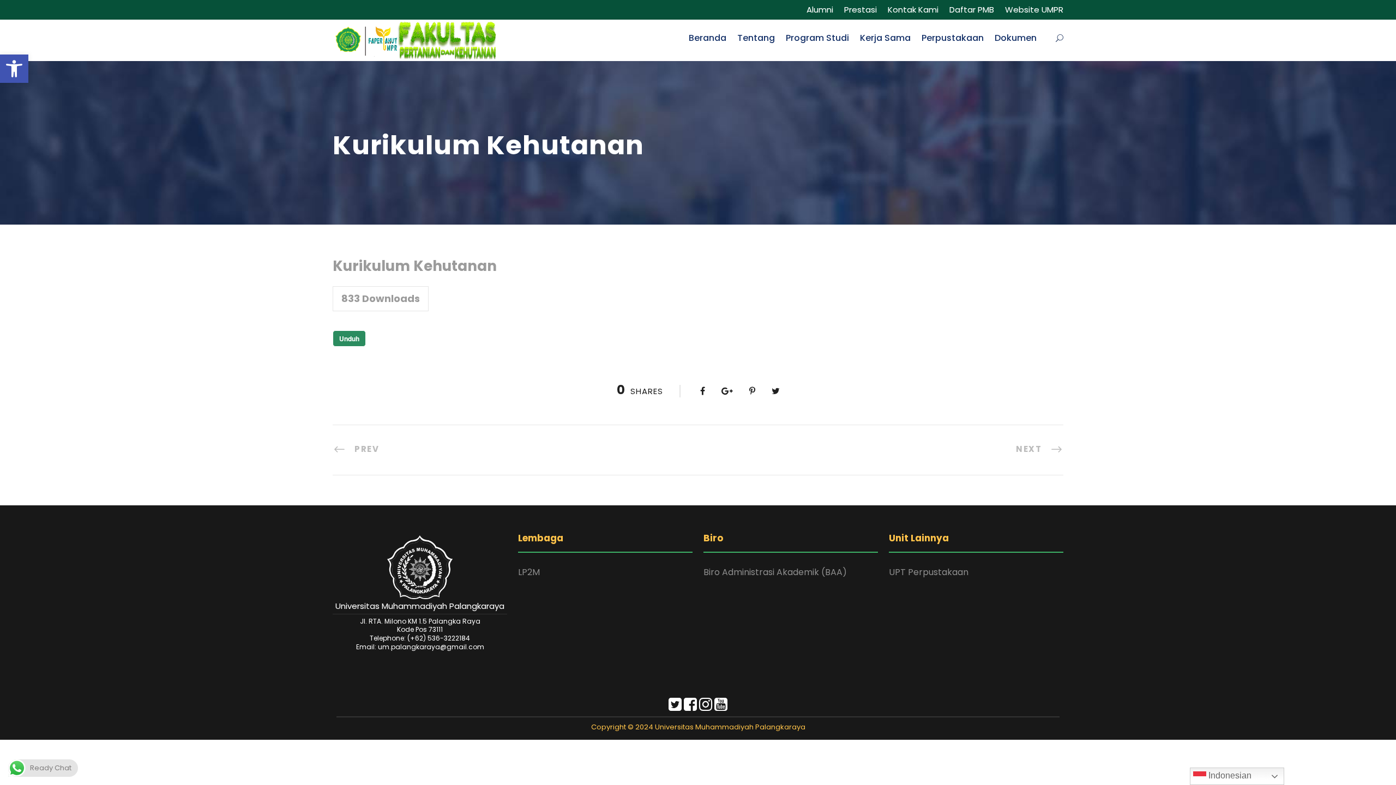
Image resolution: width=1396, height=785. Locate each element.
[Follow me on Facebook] (690, 706)
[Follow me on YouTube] (720, 706)
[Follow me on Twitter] (675, 706)
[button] (14, 69)
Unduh (349, 338)
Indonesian (1228, 775)
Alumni (820, 9)
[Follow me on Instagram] (705, 706)
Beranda (707, 38)
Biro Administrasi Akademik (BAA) (775, 572)
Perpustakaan (953, 38)
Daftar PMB (971, 9)
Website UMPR (1034, 9)
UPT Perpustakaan (928, 572)
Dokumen (1016, 38)
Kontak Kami (913, 9)
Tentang (756, 38)
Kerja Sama (885, 38)
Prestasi (860, 9)
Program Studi (817, 38)
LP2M (529, 572)
